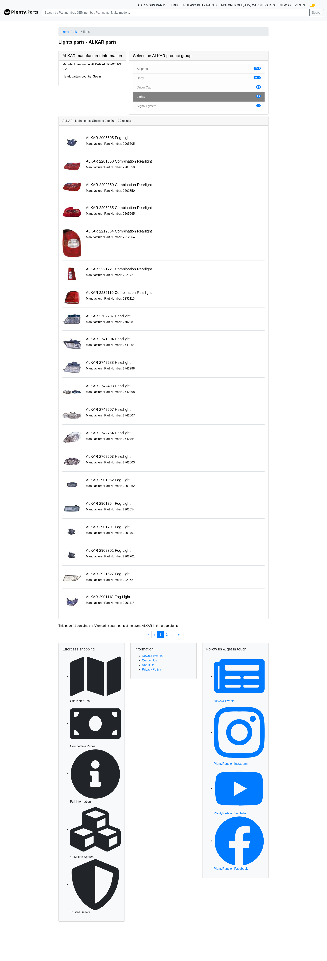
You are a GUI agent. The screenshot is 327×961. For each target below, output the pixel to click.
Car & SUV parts (152, 5)
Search (317, 12)
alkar (76, 31)
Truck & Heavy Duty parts (194, 5)
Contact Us (149, 660)
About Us (148, 665)
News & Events (292, 5)
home (65, 31)
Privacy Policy (151, 669)
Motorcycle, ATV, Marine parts (248, 5)
